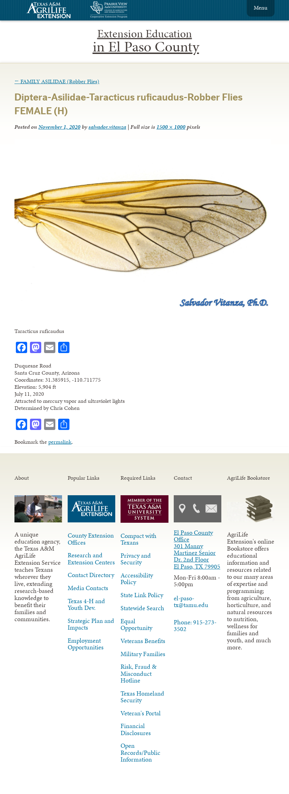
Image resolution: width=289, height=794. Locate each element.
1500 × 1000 (170, 127)
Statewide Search (142, 608)
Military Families (143, 654)
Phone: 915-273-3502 (195, 625)
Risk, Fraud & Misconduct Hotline (138, 673)
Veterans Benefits (143, 641)
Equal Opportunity (136, 624)
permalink (60, 442)
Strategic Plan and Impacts (91, 624)
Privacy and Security (136, 558)
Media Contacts (88, 588)
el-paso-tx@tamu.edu (191, 601)
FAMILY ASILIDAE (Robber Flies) (56, 81)
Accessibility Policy (137, 578)
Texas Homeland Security (142, 696)
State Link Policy (142, 595)
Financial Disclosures (136, 729)
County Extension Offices (91, 538)
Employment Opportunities (86, 643)
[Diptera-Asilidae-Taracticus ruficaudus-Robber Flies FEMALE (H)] (142, 308)
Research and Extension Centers (91, 558)
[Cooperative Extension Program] (128, 10)
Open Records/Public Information (140, 752)
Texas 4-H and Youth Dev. (86, 604)
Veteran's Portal (141, 713)
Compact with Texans (138, 539)
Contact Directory (91, 575)
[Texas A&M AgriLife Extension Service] (53, 11)
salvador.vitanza (107, 127)
